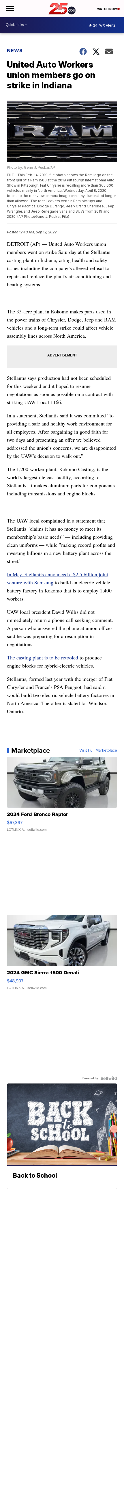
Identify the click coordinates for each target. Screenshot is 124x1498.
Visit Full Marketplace (98, 750)
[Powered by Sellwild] (108, 1078)
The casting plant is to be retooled (42, 657)
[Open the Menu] (9, 8)
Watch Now (107, 9)
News (15, 50)
